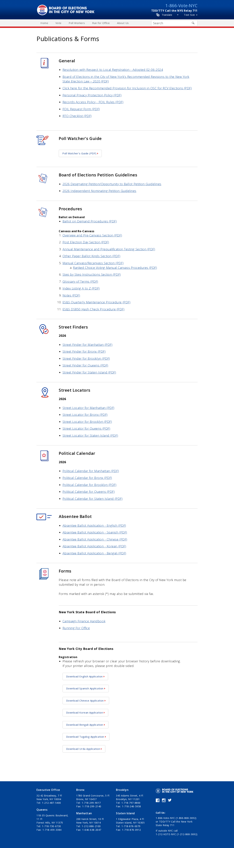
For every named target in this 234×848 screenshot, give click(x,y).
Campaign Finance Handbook (84, 621)
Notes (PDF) (71, 295)
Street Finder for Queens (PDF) (85, 365)
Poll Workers (77, 23)
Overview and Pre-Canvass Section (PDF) (92, 235)
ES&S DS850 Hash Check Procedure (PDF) (94, 309)
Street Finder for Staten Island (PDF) (89, 372)
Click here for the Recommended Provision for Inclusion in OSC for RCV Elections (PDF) (127, 88)
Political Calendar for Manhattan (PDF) (91, 471)
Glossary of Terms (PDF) (80, 281)
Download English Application (84, 676)
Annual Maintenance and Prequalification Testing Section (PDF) (109, 249)
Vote (58, 23)
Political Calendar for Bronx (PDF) (87, 478)
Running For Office (76, 628)
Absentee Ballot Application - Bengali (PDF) (94, 553)
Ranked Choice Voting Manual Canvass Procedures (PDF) (115, 268)
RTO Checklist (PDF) (77, 116)
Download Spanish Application (84, 688)
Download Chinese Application (85, 700)
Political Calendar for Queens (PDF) (89, 492)
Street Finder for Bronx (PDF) (84, 351)
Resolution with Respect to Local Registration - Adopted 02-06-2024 (113, 70)
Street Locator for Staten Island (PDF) (90, 435)
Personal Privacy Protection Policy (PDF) (92, 95)
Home (44, 23)
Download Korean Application (84, 712)
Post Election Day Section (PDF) (86, 242)
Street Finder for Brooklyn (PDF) (86, 358)
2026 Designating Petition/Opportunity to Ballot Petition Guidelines (112, 184)
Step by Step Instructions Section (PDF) (92, 274)
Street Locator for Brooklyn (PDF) (87, 422)
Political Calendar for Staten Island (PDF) (93, 499)
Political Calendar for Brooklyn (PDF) (89, 485)
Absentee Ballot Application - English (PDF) (94, 525)
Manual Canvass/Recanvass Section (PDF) (93, 263)
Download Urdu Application (83, 748)
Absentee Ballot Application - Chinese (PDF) (95, 539)
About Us (123, 23)
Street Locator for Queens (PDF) (86, 428)
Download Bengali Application (84, 724)
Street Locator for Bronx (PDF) (85, 415)
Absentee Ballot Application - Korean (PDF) (94, 546)
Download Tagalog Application (85, 736)
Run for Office (101, 23)
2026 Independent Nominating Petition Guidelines (99, 191)
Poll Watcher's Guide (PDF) (79, 153)
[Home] (66, 6)
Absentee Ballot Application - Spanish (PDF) (95, 532)
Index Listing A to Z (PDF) (81, 288)
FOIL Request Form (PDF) (81, 109)
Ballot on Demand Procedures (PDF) (90, 221)
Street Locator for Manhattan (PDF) (88, 408)
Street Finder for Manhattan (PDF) (88, 345)
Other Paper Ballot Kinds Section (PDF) (91, 256)
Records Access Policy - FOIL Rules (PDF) (93, 102)
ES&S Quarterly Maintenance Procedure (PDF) (97, 302)
